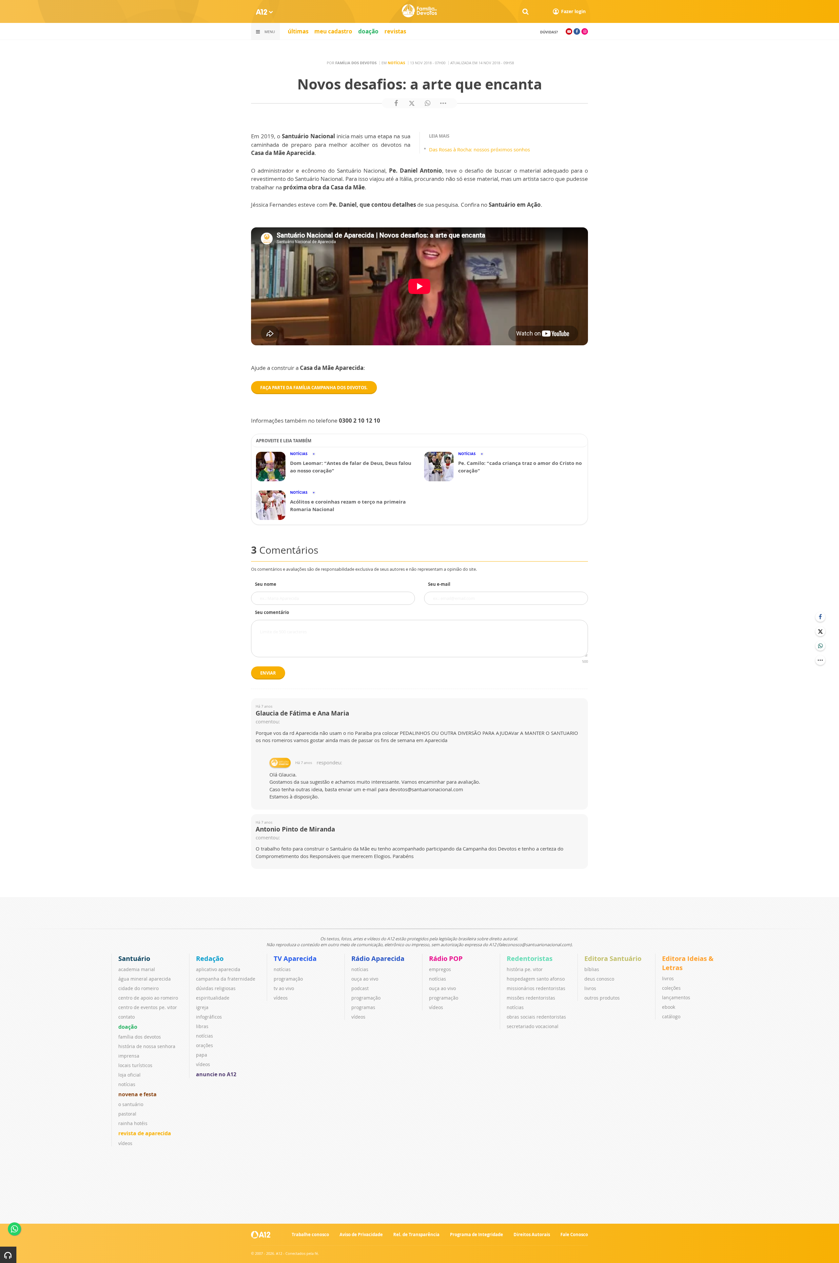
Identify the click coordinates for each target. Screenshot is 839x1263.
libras (202, 1026)
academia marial (136, 969)
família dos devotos (139, 1037)
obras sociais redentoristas (536, 1017)
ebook (668, 1007)
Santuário (134, 958)
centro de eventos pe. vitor (147, 1007)
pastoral (127, 1114)
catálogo (671, 1016)
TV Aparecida (295, 958)
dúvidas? (549, 31)
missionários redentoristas (536, 988)
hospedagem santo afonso (536, 979)
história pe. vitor (525, 969)
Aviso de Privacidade (361, 1234)
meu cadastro (333, 31)
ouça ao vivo (364, 979)
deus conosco (599, 979)
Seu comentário (272, 612)
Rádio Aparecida (377, 958)
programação (288, 979)
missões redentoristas (531, 998)
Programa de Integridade (476, 1234)
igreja (202, 1007)
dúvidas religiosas (216, 988)
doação (368, 31)
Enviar (268, 673)
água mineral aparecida (144, 979)
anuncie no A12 (216, 1074)
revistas (395, 31)
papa (201, 1055)
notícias (126, 1084)
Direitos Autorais (532, 1234)
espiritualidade (212, 998)
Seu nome (265, 584)
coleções (671, 988)
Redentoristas (530, 958)
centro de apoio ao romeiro (148, 998)
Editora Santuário (612, 958)
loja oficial (129, 1075)
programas (363, 1007)
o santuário (130, 1104)
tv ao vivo (284, 988)
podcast (360, 988)
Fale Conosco (574, 1234)
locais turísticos (135, 1065)
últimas (298, 31)
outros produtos (602, 998)
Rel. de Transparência (416, 1234)
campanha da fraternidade (225, 979)
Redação (210, 958)
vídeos (125, 1143)
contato (126, 1017)
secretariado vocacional (532, 1026)
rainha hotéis (132, 1123)
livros (590, 988)
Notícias (396, 62)
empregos (440, 969)
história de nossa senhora (146, 1046)
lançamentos (676, 997)
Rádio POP (446, 958)
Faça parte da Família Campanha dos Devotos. (314, 388)
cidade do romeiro (138, 988)
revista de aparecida (144, 1133)
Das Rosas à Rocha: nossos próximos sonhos (479, 149)
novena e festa (137, 1094)
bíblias (591, 969)
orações (204, 1045)
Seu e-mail (439, 584)
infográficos (209, 1017)
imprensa (128, 1056)
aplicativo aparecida (218, 969)
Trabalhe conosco (310, 1234)
